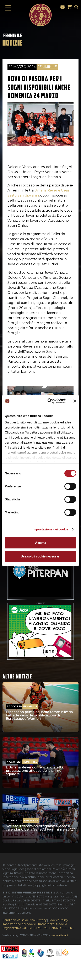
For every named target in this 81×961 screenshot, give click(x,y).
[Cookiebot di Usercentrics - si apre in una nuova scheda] (49, 401)
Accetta (40, 542)
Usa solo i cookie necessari (40, 556)
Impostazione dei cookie (50, 529)
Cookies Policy (58, 920)
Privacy (42, 920)
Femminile (12, 35)
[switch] (70, 486)
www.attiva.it (59, 935)
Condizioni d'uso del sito (18, 920)
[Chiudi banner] (74, 401)
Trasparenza (46, 924)
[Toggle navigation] (7, 8)
